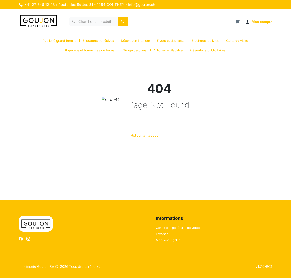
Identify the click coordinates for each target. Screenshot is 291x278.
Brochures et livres (205, 41)
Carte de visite (237, 41)
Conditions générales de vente (178, 228)
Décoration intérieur (135, 41)
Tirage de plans (135, 50)
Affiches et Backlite (168, 50)
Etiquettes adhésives (98, 41)
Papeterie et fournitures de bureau (90, 50)
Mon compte (262, 22)
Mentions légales (168, 240)
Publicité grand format (59, 41)
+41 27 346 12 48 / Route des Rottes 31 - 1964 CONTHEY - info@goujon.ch (89, 4)
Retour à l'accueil (145, 135)
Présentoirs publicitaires (207, 50)
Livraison (162, 234)
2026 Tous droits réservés (81, 266)
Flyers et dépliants (171, 41)
